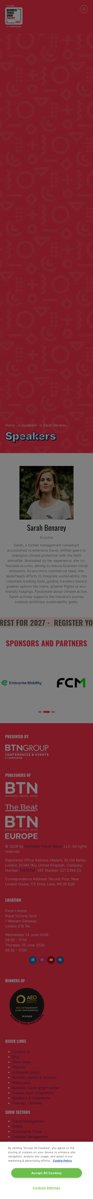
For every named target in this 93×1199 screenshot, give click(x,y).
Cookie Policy (62, 1161)
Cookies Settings (46, 1187)
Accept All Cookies (46, 1173)
